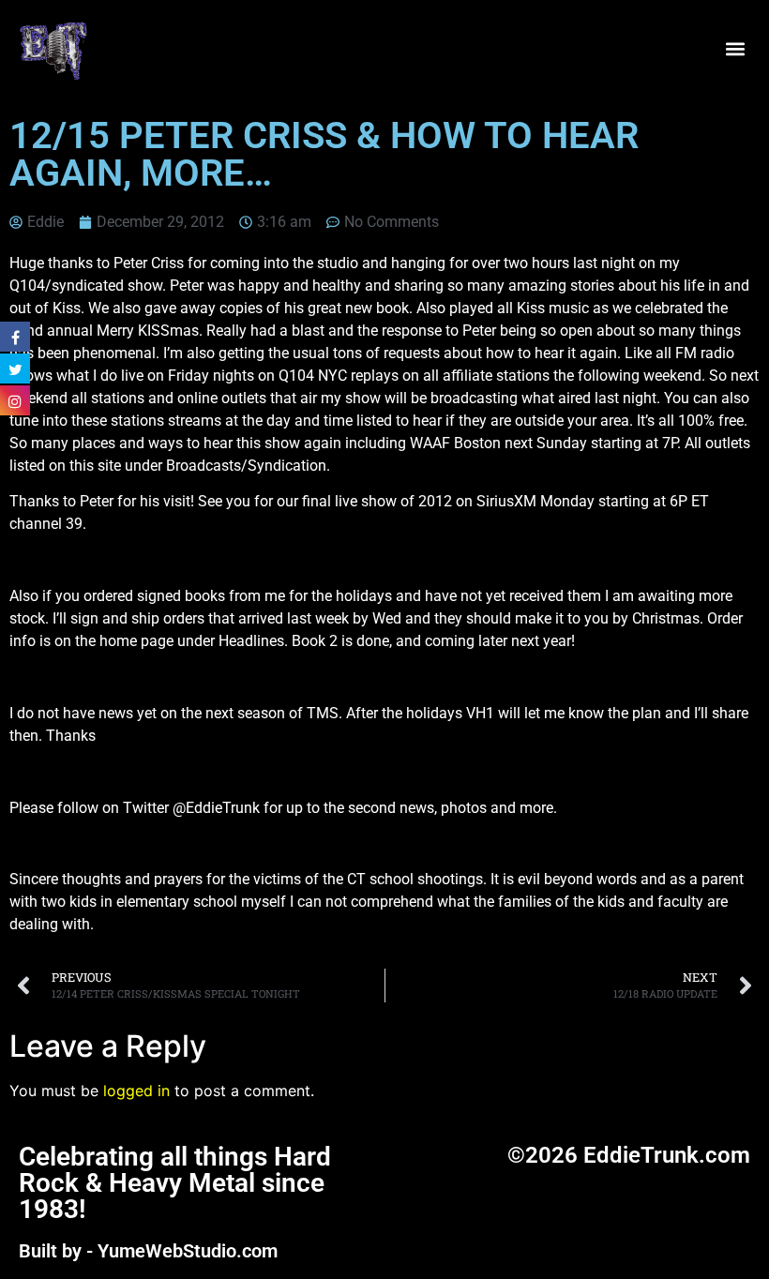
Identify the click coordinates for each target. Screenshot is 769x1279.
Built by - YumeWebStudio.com (148, 1251)
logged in (136, 1090)
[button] (734, 49)
